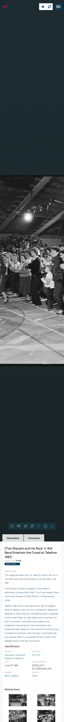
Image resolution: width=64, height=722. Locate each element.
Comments (34, 538)
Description (13, 538)
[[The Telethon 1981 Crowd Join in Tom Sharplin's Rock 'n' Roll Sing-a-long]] (18, 700)
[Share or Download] (12, 526)
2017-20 (36, 654)
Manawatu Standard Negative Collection (15, 656)
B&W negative (12, 675)
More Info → (12, 564)
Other (35, 675)
